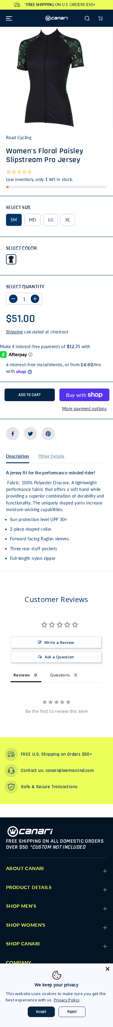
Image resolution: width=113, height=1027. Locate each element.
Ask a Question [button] (59, 657)
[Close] (108, 969)
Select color (21, 248)
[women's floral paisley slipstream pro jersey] (51, 77)
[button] (8, 18)
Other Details (51, 456)
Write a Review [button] (59, 642)
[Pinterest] (48, 433)
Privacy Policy (67, 1000)
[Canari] (57, 18)
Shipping (14, 331)
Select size (18, 207)
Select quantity (25, 286)
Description (17, 456)
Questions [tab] (60, 675)
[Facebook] (12, 433)
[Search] (87, 18)
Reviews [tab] (22, 675)
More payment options (84, 408)
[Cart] (100, 18)
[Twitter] (30, 433)
